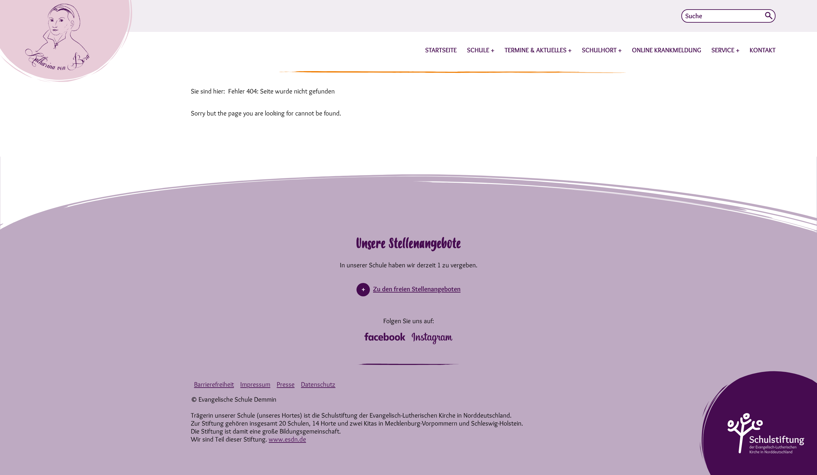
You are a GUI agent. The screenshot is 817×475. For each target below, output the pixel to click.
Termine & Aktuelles (536, 50)
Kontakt (763, 50)
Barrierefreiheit (214, 384)
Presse (286, 384)
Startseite (441, 50)
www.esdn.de (287, 439)
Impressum (255, 384)
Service (723, 50)
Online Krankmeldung (666, 50)
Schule (479, 50)
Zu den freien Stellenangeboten (417, 289)
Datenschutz (318, 384)
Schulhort (600, 50)
